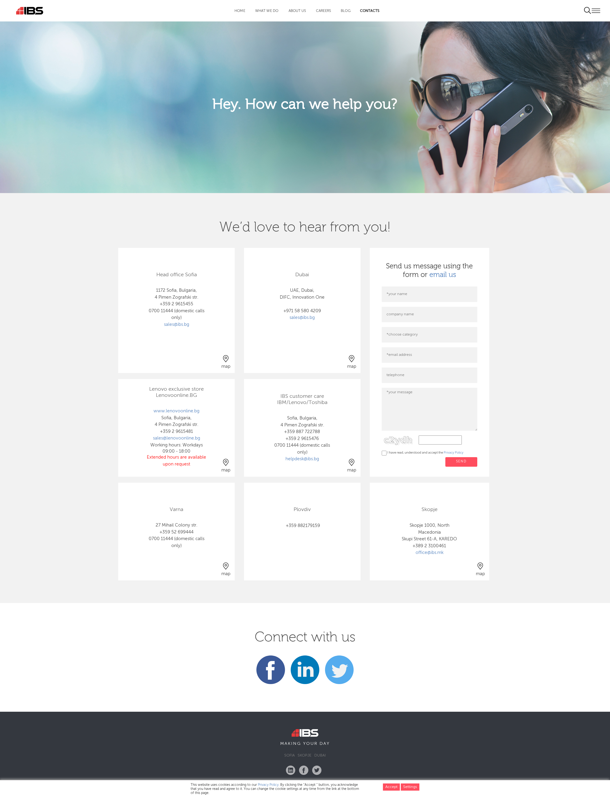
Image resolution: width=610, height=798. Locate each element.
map (225, 366)
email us (442, 275)
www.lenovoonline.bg (176, 411)
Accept (391, 787)
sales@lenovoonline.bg (176, 438)
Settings (410, 787)
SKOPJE (304, 755)
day (325, 744)
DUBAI (320, 755)
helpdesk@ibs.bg (302, 459)
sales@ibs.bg (176, 324)
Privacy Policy (453, 452)
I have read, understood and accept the (425, 452)
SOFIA (289, 755)
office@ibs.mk (429, 552)
